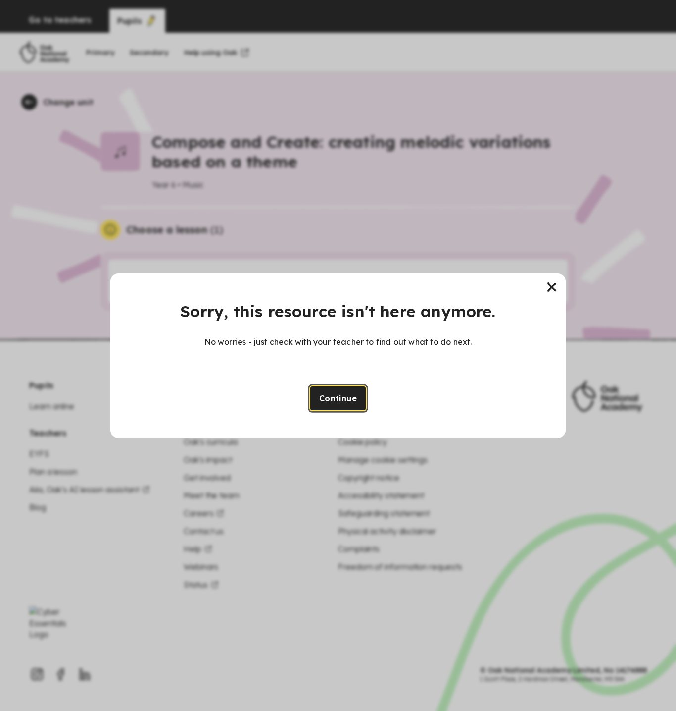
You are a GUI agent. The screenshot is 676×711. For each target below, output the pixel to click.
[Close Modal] (552, 287)
